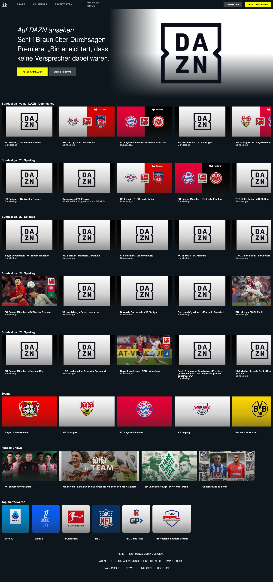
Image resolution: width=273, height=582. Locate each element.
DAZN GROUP (111, 568)
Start (21, 4)
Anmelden (233, 4)
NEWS (129, 568)
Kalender (40, 4)
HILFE (120, 553)
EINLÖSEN (145, 568)
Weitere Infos (93, 4)
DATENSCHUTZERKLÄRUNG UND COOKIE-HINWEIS (129, 561)
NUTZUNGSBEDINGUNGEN (146, 553)
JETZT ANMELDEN (258, 4)
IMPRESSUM (174, 561)
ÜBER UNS (163, 568)
